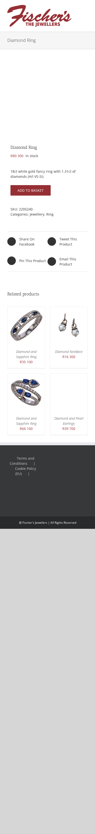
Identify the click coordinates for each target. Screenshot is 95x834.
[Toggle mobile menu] (86, 7)
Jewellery (37, 214)
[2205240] (47, 93)
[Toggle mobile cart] (86, 17)
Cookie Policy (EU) (25, 471)
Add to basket (31, 190)
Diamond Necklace (69, 351)
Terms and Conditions (22, 461)
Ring (50, 214)
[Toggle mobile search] (86, 12)
